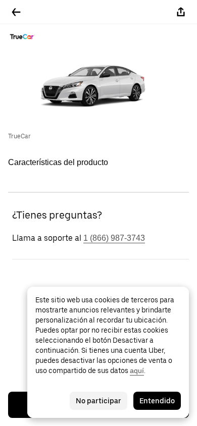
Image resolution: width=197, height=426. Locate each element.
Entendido (157, 401)
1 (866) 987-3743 (114, 238)
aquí (137, 370)
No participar (98, 401)
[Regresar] (16, 12)
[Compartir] (181, 12)
